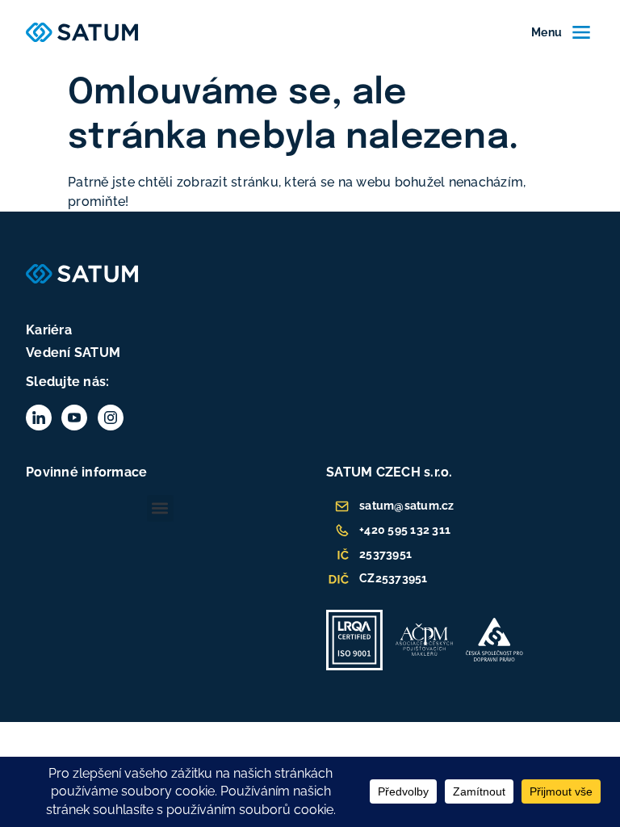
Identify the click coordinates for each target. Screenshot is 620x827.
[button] (160, 508)
